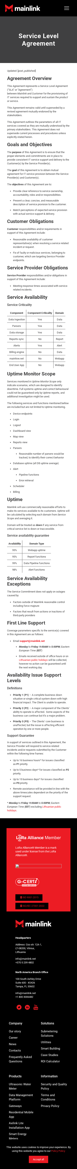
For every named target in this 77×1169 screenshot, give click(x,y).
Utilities (46, 1042)
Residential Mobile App (21, 1115)
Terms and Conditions (48, 1097)
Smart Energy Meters (17, 1136)
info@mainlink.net (25, 958)
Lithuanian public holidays (33, 659)
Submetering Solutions (49, 1034)
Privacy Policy (50, 1106)
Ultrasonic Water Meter (20, 1086)
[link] (38, 838)
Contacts (15, 1050)
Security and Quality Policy (54, 1086)
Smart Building (50, 1048)
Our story (15, 1031)
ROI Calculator (50, 1061)
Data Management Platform (21, 1097)
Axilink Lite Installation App (19, 1125)
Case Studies (49, 1055)
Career (13, 1037)
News (12, 1044)
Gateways (15, 1106)
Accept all (38, 1159)
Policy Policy (58, 1150)
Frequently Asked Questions (20, 1059)
